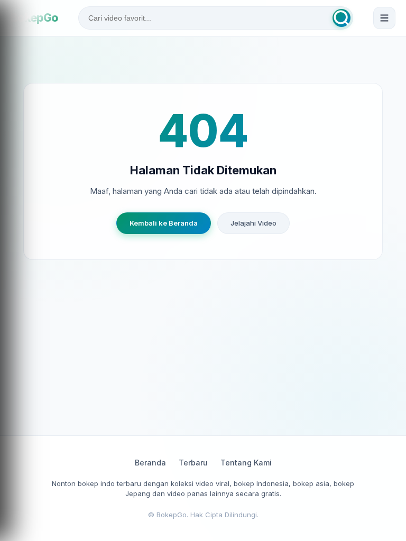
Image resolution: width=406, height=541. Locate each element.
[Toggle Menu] (384, 18)
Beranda (150, 462)
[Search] (341, 18)
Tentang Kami (246, 462)
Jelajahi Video (253, 223)
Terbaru (193, 462)
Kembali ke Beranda (164, 223)
